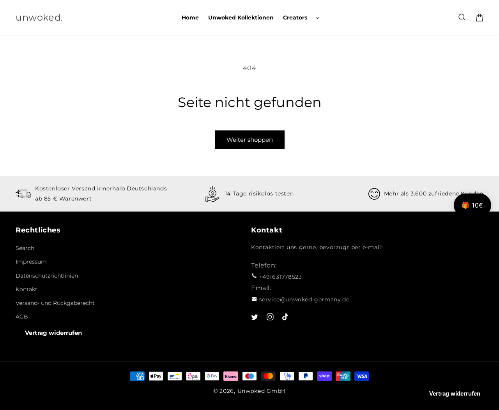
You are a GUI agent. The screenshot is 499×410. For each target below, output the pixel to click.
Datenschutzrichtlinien (47, 275)
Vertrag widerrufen (53, 332)
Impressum (31, 261)
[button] (300, 17)
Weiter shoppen (249, 139)
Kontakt (26, 289)
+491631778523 (280, 276)
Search (25, 248)
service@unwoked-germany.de (304, 299)
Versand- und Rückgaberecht (55, 302)
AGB (22, 316)
